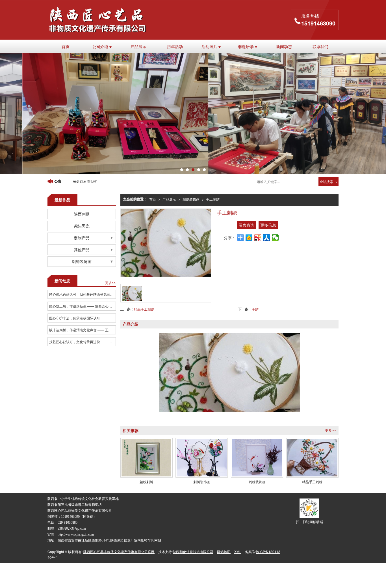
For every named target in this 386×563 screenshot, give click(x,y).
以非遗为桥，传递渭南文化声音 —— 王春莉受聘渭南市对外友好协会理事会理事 (82, 329)
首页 (66, 46)
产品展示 (138, 46)
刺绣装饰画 (191, 199)
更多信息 (268, 225)
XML (237, 551)
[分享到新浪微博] (257, 237)
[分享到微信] (275, 237)
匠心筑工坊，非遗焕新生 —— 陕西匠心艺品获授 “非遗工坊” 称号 (82, 306)
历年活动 (175, 46)
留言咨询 (246, 225)
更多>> (330, 431)
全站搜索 (326, 181)
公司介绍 (100, 46)
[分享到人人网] (266, 237)
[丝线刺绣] (147, 457)
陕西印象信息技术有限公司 (193, 551)
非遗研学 (246, 46)
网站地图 (224, 551)
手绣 (255, 309)
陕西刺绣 (82, 214)
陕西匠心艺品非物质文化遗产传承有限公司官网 (119, 551)
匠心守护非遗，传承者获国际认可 (74, 317)
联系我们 (320, 46)
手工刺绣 (213, 199)
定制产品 (82, 237)
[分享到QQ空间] (249, 237)
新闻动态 (284, 46)
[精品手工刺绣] (312, 457)
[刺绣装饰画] (202, 457)
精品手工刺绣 (144, 309)
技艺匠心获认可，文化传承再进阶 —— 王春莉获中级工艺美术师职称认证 (82, 341)
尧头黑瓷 (82, 226)
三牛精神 (79, 181)
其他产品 (82, 249)
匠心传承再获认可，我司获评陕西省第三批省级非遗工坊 (82, 294)
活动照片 (209, 46)
